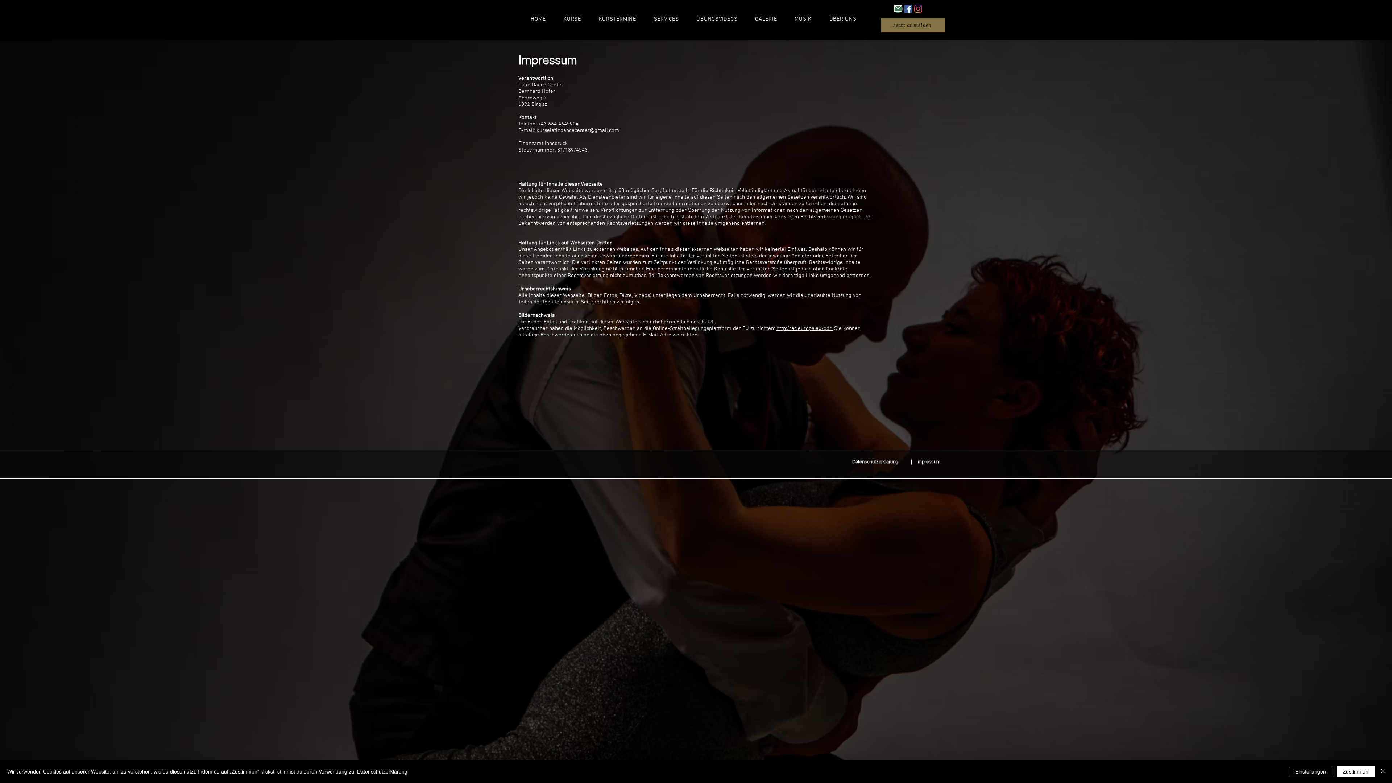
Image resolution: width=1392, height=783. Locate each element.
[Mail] (898, 9)
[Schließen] (1383, 771)
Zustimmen (1355, 771)
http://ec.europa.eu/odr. (804, 328)
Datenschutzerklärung (382, 771)
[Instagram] (918, 9)
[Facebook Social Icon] (908, 9)
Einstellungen (1310, 771)
